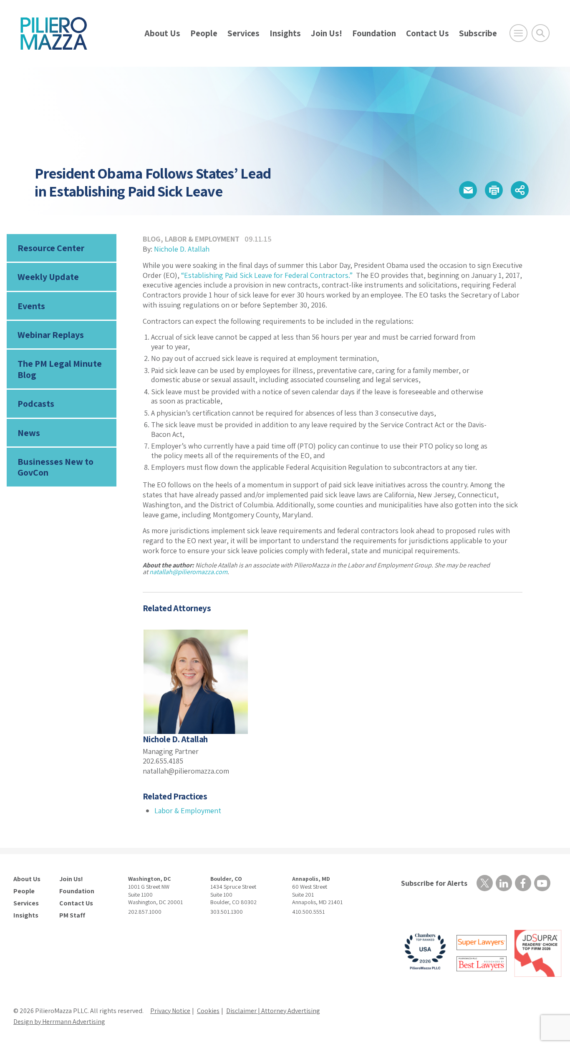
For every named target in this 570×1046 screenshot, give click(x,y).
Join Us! (326, 33)
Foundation (374, 33)
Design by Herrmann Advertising (59, 1021)
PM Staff (72, 915)
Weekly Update (48, 276)
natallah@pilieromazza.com (188, 571)
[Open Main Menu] (518, 33)
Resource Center (51, 248)
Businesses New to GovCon (55, 467)
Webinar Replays (51, 334)
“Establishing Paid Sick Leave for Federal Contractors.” (267, 275)
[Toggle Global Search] (541, 33)
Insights (285, 33)
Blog (152, 239)
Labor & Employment (202, 239)
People (203, 33)
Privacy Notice (170, 1010)
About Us (162, 33)
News (29, 433)
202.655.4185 (163, 761)
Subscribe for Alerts (434, 883)
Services (243, 33)
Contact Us (427, 33)
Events (31, 306)
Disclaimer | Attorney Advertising (273, 1010)
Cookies (208, 1010)
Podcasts (36, 403)
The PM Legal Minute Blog (60, 369)
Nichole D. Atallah (181, 249)
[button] (468, 190)
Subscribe (478, 33)
